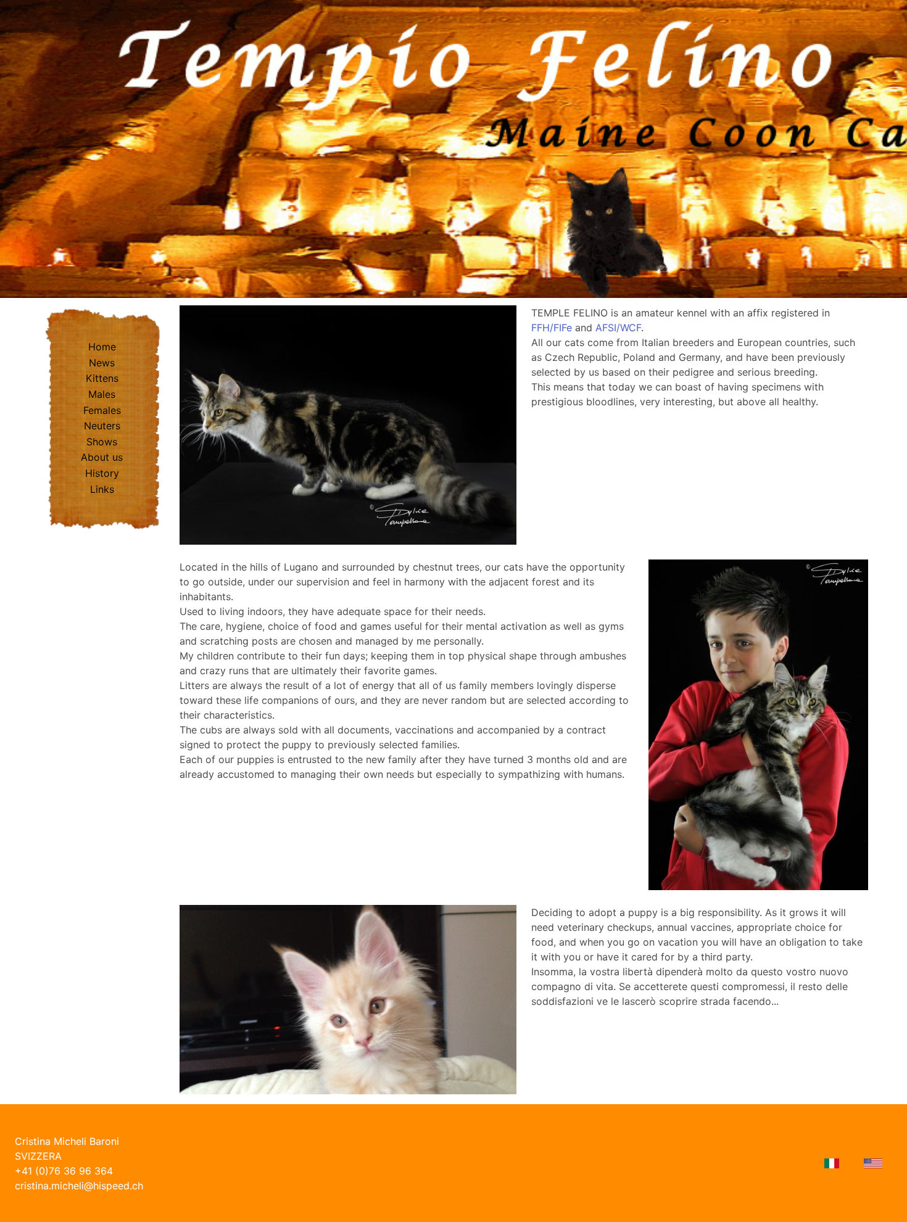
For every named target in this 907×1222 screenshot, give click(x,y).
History (102, 473)
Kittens (102, 378)
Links (102, 489)
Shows (101, 442)
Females (102, 410)
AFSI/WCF (618, 327)
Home (102, 347)
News (102, 363)
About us (102, 457)
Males (101, 394)
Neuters (102, 425)
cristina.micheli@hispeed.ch (79, 1185)
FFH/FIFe (551, 327)
